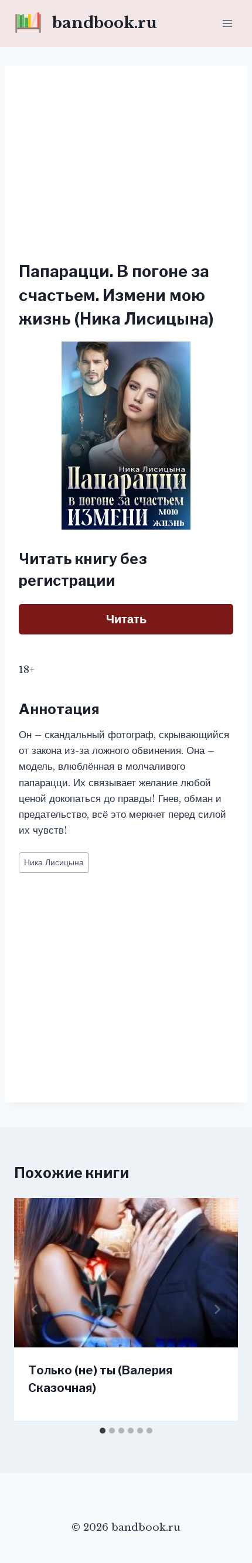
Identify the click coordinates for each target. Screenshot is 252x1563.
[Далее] (216, 1309)
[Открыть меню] (227, 23)
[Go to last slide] (35, 1309)
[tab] (102, 1431)
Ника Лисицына (54, 863)
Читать (126, 619)
